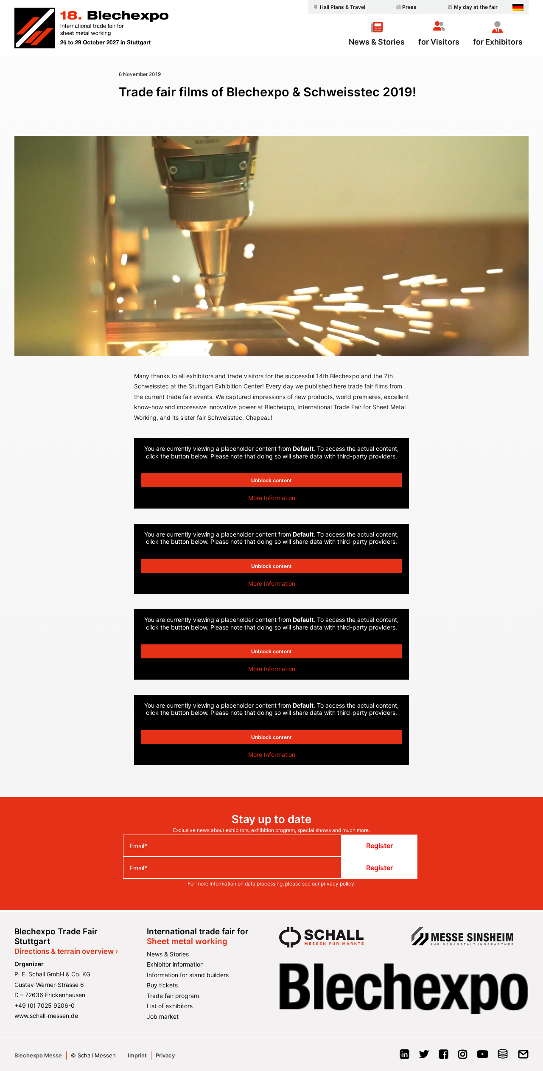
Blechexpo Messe (38, 1055)
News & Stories (377, 41)
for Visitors (438, 41)
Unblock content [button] (271, 480)
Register (379, 845)
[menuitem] (338, 7)
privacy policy (337, 883)
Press (409, 7)
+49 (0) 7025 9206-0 (44, 1005)
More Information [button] (271, 497)
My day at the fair (476, 7)
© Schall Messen (93, 1055)
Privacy (165, 1055)
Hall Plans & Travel (342, 7)
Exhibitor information (175, 964)
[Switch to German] (517, 7)
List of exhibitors (170, 1005)
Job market (163, 1016)
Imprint (137, 1055)
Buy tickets (162, 985)
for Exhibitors (498, 41)
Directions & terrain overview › (66, 951)
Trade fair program (173, 995)
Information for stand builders (188, 974)
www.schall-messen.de (46, 1015)
